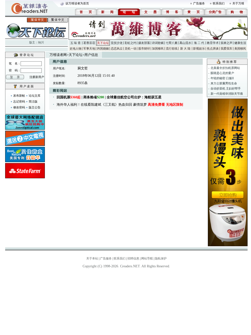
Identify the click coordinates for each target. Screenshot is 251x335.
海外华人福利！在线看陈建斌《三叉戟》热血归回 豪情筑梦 (120, 104)
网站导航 (147, 258)
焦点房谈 (213, 48)
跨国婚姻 (103, 48)
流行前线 (171, 48)
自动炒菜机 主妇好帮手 (226, 88)
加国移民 (158, 48)
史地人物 (75, 48)
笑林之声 (226, 43)
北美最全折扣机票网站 (225, 68)
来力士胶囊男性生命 (224, 83)
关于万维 (238, 3)
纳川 (41, 42)
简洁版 (33, 101)
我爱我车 (226, 48)
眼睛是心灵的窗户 (222, 73)
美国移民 (240, 48)
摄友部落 (144, 43)
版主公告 (34, 107)
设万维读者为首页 (77, 3)
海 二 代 (199, 43)
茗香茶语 (89, 43)
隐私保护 (161, 258)
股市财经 (144, 48)
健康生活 (240, 43)
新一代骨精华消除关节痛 (227, 93)
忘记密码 (19, 101)
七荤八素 (171, 43)
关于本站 (92, 258)
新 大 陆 (185, 48)
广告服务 (199, 3)
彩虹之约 (130, 43)
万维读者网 (58, 55)
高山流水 (185, 43)
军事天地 (89, 48)
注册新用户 (36, 77)
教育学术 (213, 43)
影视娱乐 (199, 48)
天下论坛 (103, 43)
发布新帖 (19, 95)
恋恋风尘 (117, 48)
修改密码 (19, 107)
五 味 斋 (75, 43)
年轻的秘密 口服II (222, 78)
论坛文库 (34, 95)
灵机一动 (130, 48)
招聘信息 (133, 258)
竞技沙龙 (117, 43)
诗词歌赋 (158, 43)
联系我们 (219, 3)
